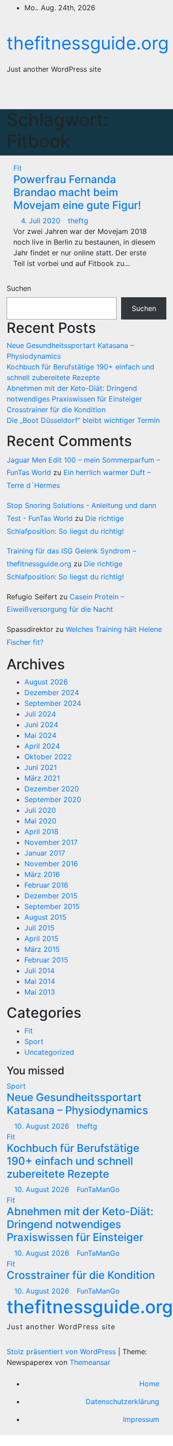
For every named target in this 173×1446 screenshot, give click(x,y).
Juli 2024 (40, 713)
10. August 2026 (42, 1126)
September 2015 (52, 906)
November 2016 (51, 863)
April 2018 (41, 831)
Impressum (141, 1419)
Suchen (19, 288)
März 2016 (42, 874)
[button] (118, 95)
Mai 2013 (39, 991)
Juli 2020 (40, 810)
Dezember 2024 (51, 692)
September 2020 (52, 799)
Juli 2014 (39, 970)
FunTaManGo (98, 1189)
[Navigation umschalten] (150, 95)
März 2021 (42, 778)
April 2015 (41, 938)
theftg (78, 220)
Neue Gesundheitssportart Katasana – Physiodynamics (77, 1104)
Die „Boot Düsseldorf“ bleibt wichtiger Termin (83, 420)
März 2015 (42, 949)
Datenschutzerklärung (122, 1401)
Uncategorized (49, 1052)
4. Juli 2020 (42, 220)
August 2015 (45, 917)
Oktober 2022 (48, 756)
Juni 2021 (40, 767)
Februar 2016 (46, 885)
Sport (33, 1041)
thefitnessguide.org (88, 43)
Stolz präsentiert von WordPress (62, 1351)
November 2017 (51, 842)
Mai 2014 (39, 981)
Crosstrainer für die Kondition (56, 409)
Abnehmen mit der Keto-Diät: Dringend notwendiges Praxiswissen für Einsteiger (80, 1224)
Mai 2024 (40, 735)
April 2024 (42, 745)
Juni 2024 (41, 724)
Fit (17, 168)
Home (149, 1383)
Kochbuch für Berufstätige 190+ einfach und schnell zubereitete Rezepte (73, 1161)
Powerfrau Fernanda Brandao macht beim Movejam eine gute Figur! (77, 192)
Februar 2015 (46, 959)
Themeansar (90, 1362)
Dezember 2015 (51, 895)
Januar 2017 (44, 852)
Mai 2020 (40, 820)
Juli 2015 (39, 927)
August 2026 (46, 681)
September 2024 (52, 703)
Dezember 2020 (51, 788)
